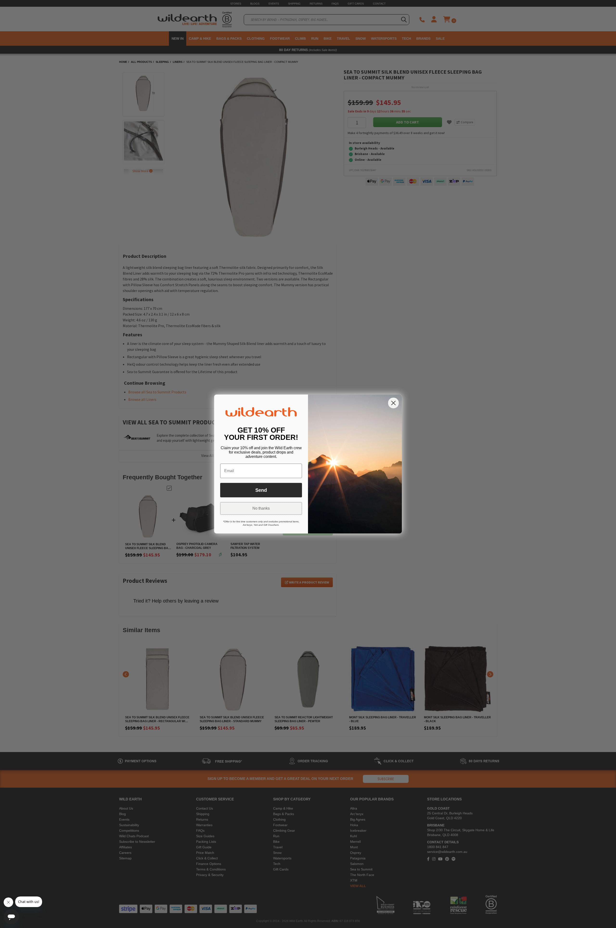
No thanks (261, 508)
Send (261, 490)
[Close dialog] (393, 403)
